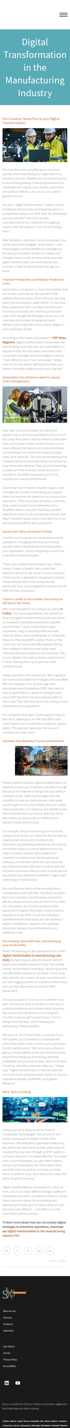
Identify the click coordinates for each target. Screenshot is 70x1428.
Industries (8, 1330)
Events (6, 1353)
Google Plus (28, 1251)
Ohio (42, 1421)
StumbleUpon (50, 1251)
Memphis (64, 1425)
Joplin (19, 1421)
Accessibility (9, 1366)
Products (8, 1324)
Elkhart (54, 1421)
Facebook (17, 1251)
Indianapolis (25, 1425)
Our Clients (9, 1346)
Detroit (16, 1425)
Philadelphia (46, 1425)
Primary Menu (63, 14)
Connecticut (7, 1425)
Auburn (13, 1421)
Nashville (55, 1425)
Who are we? (9, 1311)
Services (7, 1317)
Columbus (62, 1421)
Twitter (6, 1251)
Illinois (47, 1421)
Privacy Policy (10, 1359)
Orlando (6, 1421)
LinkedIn (39, 1251)
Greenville (35, 1421)
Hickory (26, 1421)
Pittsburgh (36, 1425)
